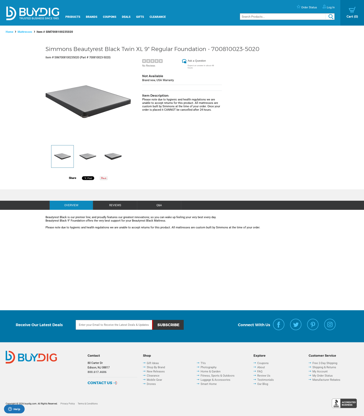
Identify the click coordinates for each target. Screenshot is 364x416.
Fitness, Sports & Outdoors (218, 375)
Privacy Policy (67, 403)
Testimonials (265, 380)
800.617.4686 (97, 372)
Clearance (158, 17)
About (261, 367)
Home (9, 32)
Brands (91, 17)
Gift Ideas (153, 363)
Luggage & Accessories (215, 380)
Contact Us (100, 383)
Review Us (263, 375)
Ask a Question (197, 60)
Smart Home (209, 384)
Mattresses (25, 32)
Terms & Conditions (88, 403)
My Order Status (322, 375)
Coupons (109, 17)
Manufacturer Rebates (326, 380)
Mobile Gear (154, 380)
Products (72, 17)
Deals (126, 17)
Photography (209, 367)
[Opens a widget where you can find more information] (14, 409)
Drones (151, 384)
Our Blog (262, 384)
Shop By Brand (156, 367)
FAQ (259, 371)
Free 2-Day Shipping (324, 363)
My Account (320, 371)
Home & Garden (210, 371)
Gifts (140, 17)
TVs (203, 363)
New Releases (156, 371)
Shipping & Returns (324, 367)
